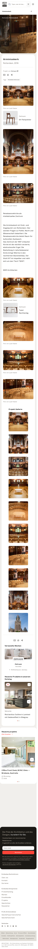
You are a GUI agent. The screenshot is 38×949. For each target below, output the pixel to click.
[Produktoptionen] (29, 684)
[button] (17, 781)
